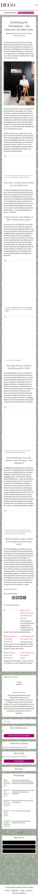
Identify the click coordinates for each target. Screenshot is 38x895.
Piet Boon (13, 309)
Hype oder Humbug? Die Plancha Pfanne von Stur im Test (21, 822)
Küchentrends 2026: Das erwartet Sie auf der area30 (22, 801)
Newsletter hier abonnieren (26, 12)
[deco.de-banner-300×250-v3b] (19, 857)
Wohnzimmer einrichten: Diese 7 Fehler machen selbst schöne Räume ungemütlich (23, 792)
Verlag (22, 890)
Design (30, 33)
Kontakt (7, 890)
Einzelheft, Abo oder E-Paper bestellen (19, 735)
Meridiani (15, 307)
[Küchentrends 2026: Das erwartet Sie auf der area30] (7, 803)
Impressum (29, 890)
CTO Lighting (28, 307)
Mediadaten (15, 890)
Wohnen (22, 35)
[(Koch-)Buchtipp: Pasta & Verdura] (7, 813)
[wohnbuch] (19, 832)
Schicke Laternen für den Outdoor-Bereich (27, 655)
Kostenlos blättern (19, 761)
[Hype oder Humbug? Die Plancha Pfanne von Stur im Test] (7, 824)
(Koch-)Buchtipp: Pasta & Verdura (21, 811)
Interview (16, 35)
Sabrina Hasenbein (21, 33)
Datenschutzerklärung (19, 893)
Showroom (25, 144)
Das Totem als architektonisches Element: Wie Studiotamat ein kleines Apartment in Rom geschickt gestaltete (23, 782)
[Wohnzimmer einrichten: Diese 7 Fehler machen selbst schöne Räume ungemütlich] (7, 793)
